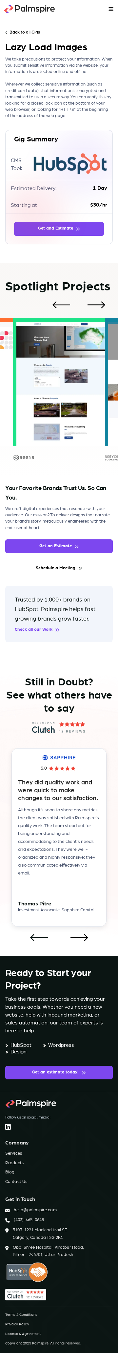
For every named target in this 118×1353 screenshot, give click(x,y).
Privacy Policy (17, 1324)
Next (96, 305)
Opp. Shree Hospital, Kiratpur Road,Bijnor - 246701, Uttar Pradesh (48, 1251)
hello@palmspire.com (35, 1210)
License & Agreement (23, 1334)
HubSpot (20, 1045)
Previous (61, 305)
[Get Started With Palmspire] (29, 9)
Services (13, 1153)
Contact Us (16, 1182)
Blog (9, 1172)
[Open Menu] (111, 9)
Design (18, 1051)
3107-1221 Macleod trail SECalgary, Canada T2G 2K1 (40, 1234)
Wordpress (61, 1045)
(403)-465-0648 (29, 1220)
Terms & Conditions (21, 1314)
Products (14, 1163)
